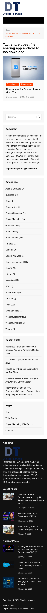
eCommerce (11, 225)
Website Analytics (13, 323)
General (9, 250)
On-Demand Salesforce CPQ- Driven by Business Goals (30, 565)
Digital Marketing (13, 219)
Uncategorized (26, 84)
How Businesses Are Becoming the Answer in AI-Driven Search (21, 380)
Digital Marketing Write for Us (19, 424)
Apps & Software (13, 189)
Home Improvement (14, 262)
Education (10, 231)
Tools (7, 305)
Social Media (11, 292)
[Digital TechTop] (12, 453)
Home (8, 412)
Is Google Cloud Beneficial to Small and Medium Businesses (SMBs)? (30, 549)
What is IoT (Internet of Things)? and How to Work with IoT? (30, 582)
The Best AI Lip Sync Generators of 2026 (21, 361)
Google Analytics (13, 256)
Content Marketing (13, 213)
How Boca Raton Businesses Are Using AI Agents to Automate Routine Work (22, 350)
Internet (8, 274)
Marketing (10, 280)
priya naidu (12, 97)
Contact (9, 430)
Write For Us (11, 418)
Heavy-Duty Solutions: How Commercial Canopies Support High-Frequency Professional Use (22, 391)
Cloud (8, 201)
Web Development (14, 317)
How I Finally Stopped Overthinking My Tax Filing (21, 371)
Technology (10, 298)
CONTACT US (12, 156)
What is (8, 329)
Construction (11, 207)
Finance (9, 244)
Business (9, 195)
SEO (7, 286)
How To (9, 268)
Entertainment (12, 84)
